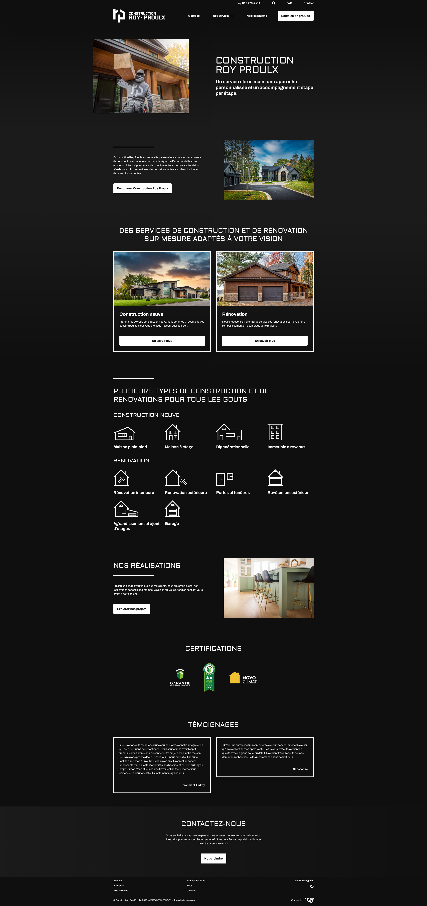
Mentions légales (304, 880)
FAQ (289, 3)
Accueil (117, 880)
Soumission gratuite (295, 16)
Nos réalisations (257, 15)
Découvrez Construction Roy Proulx (142, 188)
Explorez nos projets (131, 609)
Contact (309, 3)
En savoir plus (162, 340)
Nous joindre (213, 858)
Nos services (221, 16)
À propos (194, 15)
